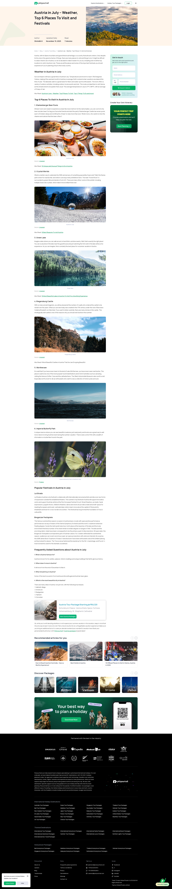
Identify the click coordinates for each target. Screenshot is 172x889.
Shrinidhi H (38, 41)
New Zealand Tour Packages (42, 811)
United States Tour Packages (121, 814)
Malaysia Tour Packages (94, 811)
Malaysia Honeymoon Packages (69, 851)
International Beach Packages (121, 831)
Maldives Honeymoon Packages (70, 848)
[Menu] (136, 3)
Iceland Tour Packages (119, 811)
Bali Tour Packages (40, 808)
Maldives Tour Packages (67, 808)
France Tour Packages (67, 814)
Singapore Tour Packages (94, 805)
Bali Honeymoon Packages (42, 848)
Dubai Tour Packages (66, 805)
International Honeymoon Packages (71, 831)
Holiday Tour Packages (114, 3)
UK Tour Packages (39, 819)
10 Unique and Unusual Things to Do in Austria (57, 166)
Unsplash (42, 161)
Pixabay (41, 482)
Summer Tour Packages (67, 834)
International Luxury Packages (95, 834)
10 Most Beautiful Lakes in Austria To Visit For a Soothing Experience (65, 296)
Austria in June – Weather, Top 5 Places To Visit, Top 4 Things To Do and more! (68, 93)
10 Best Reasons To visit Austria (52, 232)
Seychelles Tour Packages (94, 808)
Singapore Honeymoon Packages (44, 851)
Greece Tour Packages (67, 819)
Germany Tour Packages (94, 817)
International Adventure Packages (44, 834)
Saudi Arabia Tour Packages (42, 817)
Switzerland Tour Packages (95, 814)
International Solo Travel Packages (44, 837)
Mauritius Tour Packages (120, 817)
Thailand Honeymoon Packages (96, 848)
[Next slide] (136, 637)
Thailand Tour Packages (120, 805)
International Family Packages (95, 831)
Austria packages (70, 631)
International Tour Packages (42, 831)
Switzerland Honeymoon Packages (97, 851)
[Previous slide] (132, 637)
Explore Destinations (97, 3)
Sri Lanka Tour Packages (41, 814)
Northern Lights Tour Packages (122, 834)
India (22, 883)
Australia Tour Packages (41, 805)
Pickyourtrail (58, 631)
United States (10, 883)
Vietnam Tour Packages (120, 808)
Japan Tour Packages (66, 811)
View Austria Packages (68, 616)
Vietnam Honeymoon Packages (122, 848)
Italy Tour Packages (66, 817)
